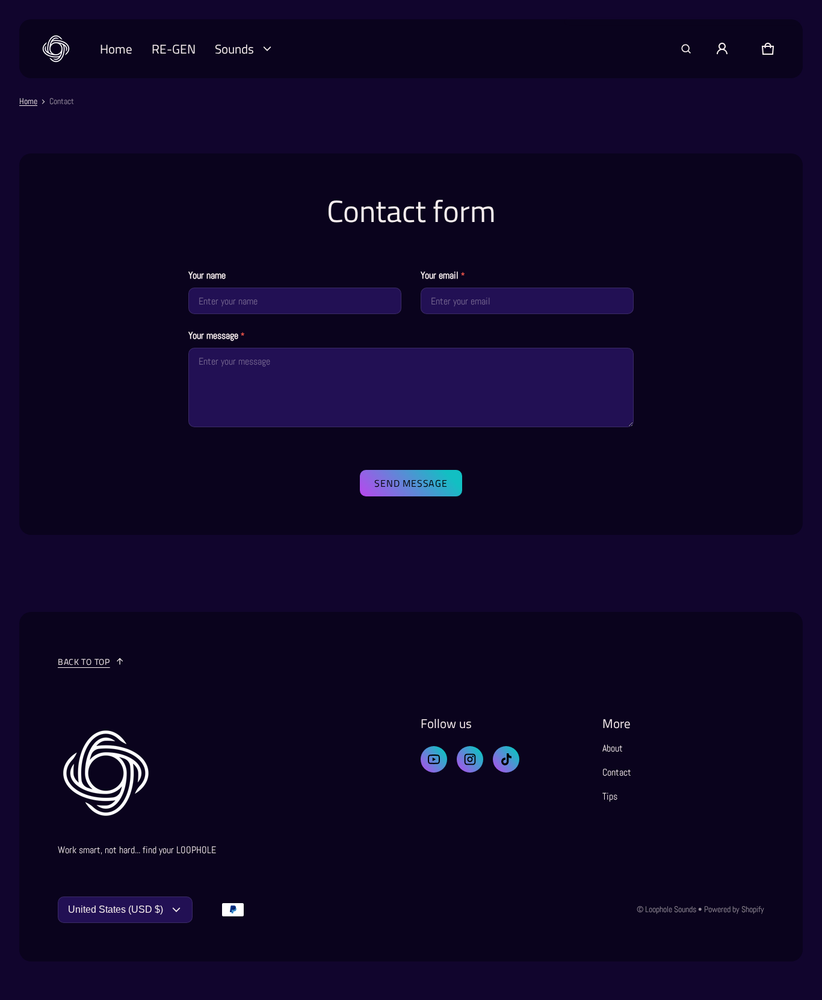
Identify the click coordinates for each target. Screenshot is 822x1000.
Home (28, 101)
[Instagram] (470, 759)
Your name (207, 275)
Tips (609, 796)
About (612, 748)
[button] (686, 48)
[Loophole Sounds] (56, 49)
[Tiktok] (506, 759)
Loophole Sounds (670, 909)
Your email (443, 275)
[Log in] (722, 48)
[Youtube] (434, 759)
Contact (616, 772)
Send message (411, 483)
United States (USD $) (115, 909)
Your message (216, 335)
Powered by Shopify (734, 909)
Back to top (84, 661)
